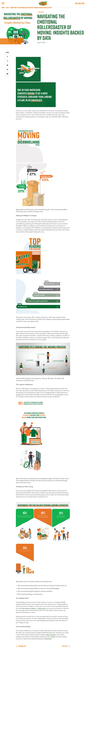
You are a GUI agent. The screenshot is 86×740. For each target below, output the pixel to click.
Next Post (65, 646)
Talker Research (51, 635)
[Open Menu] (3, 3)
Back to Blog (41, 12)
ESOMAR (48, 639)
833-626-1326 (79, 3)
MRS (53, 637)
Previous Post (22, 646)
